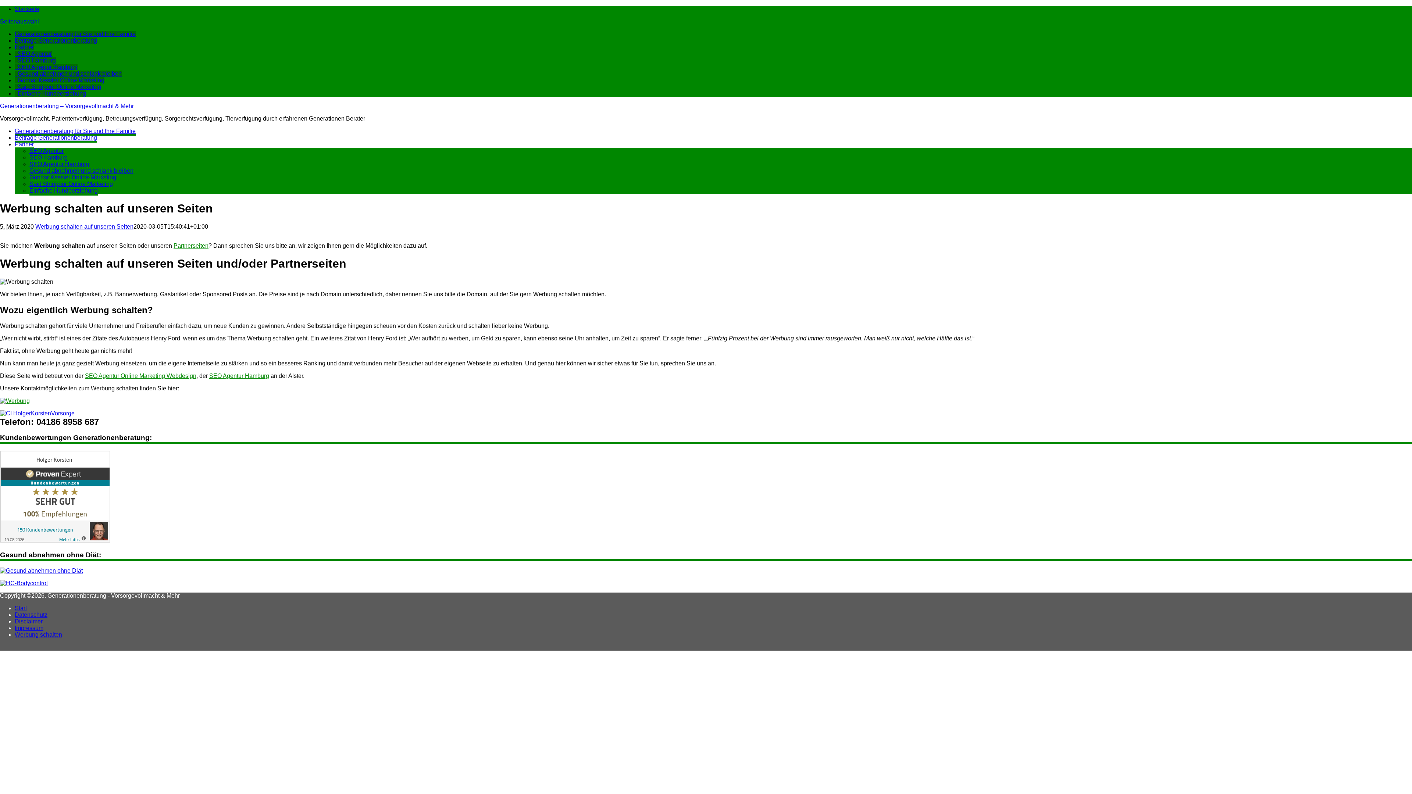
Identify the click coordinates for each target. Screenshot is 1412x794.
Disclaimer (29, 621)
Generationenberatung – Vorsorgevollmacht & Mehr (67, 106)
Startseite (27, 9)
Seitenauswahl (19, 21)
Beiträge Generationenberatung (56, 40)
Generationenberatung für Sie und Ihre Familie (75, 34)
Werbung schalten (38, 635)
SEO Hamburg (37, 60)
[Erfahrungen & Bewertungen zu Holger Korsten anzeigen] (55, 540)
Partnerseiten (191, 246)
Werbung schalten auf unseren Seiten (84, 226)
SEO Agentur (35, 54)
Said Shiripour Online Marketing (59, 87)
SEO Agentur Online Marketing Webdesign (140, 376)
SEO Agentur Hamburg (48, 67)
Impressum (29, 628)
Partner (24, 47)
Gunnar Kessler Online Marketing (61, 80)
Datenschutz (31, 615)
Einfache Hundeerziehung (52, 93)
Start (21, 608)
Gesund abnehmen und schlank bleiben (70, 74)
